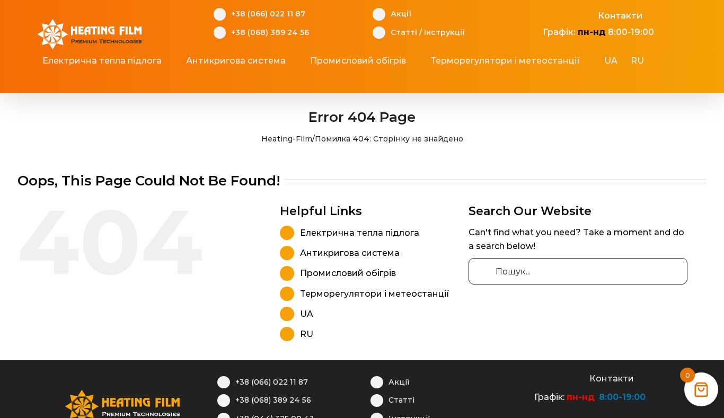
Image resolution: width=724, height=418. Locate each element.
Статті (404, 32)
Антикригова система (350, 253)
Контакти (620, 16)
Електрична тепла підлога (359, 233)
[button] (355, 82)
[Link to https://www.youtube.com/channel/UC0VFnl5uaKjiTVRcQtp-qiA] (570, 14)
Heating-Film (286, 139)
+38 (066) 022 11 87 (268, 14)
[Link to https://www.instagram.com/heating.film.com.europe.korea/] (554, 14)
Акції (401, 14)
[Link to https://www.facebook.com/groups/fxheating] (537, 14)
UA (306, 314)
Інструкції (444, 32)
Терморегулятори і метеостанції (374, 294)
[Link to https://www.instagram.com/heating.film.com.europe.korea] (545, 377)
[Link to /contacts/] (586, 14)
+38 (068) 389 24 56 (270, 32)
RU (306, 334)
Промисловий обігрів (348, 273)
